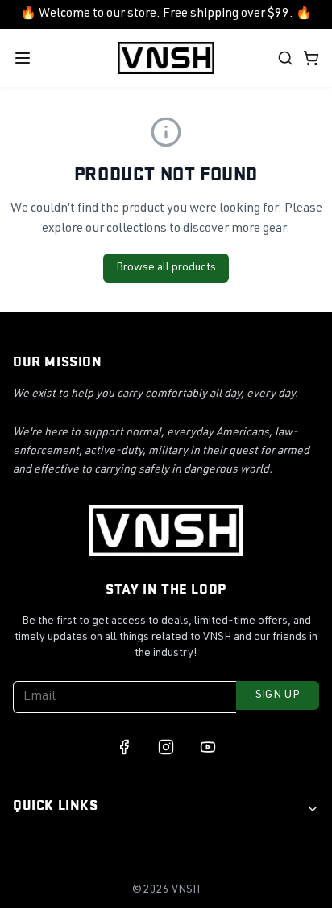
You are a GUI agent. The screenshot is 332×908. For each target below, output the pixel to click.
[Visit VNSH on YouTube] (207, 747)
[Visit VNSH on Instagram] (166, 747)
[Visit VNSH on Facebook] (124, 747)
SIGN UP (277, 695)
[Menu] (22, 58)
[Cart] (311, 58)
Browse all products (166, 268)
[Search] (285, 58)
